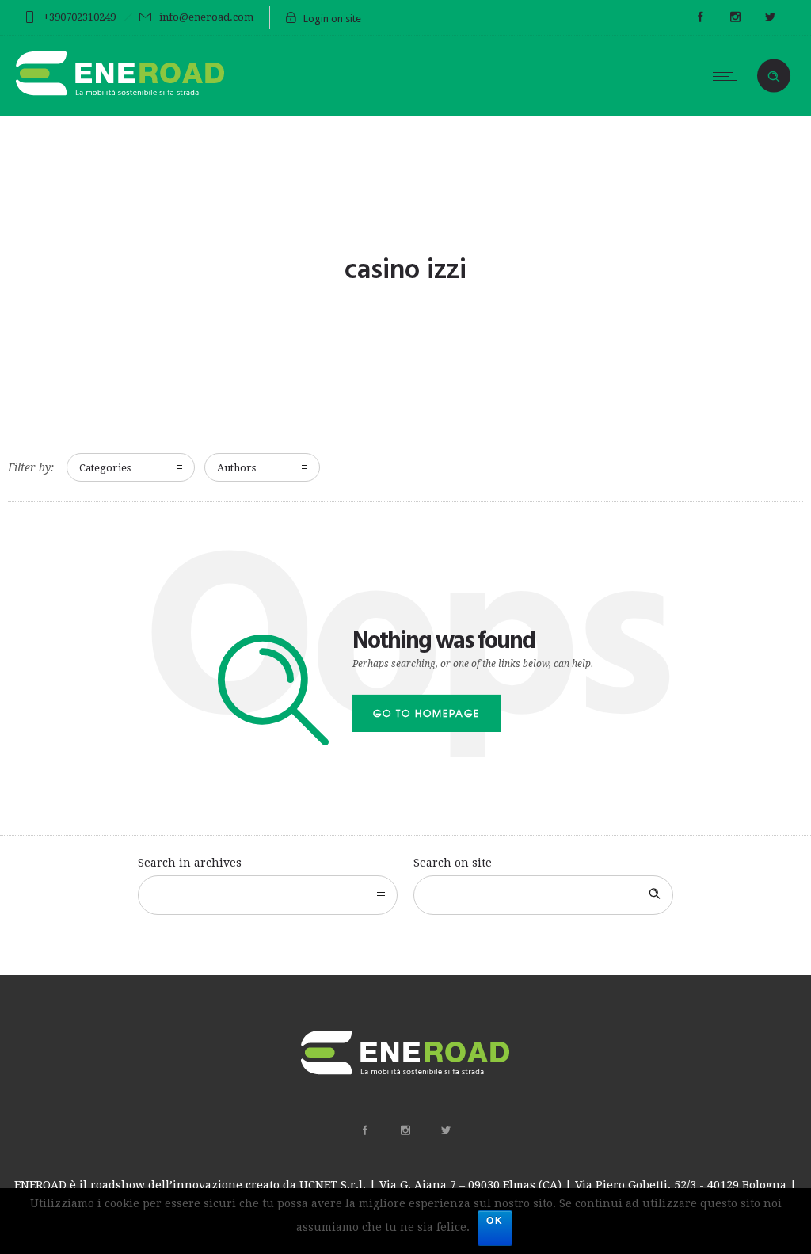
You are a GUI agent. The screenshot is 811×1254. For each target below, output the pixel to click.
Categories (105, 468)
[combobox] (268, 895)
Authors (236, 468)
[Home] (121, 96)
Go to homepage (426, 713)
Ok (495, 1220)
